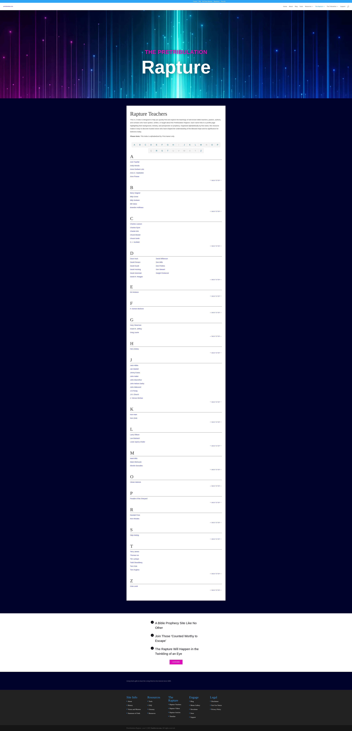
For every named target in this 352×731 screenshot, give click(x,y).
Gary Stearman (135, 325)
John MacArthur (136, 380)
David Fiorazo (135, 262)
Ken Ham (133, 414)
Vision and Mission (134, 709)
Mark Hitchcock (135, 462)
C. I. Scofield (135, 242)
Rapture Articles (175, 712)
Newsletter (217, 1)
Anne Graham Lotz (137, 169)
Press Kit (223, 1)
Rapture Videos (175, 708)
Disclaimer (215, 701)
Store (192, 713)
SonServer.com (156, 728)
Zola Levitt (134, 586)
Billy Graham (135, 200)
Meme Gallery (195, 705)
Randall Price (135, 515)
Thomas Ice (134, 555)
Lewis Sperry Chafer (137, 442)
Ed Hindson (134, 292)
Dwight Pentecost (162, 273)
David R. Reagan (136, 277)
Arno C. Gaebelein (137, 173)
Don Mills (159, 262)
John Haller (134, 376)
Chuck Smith (135, 238)
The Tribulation (331, 6)
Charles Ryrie (135, 228)
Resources (308, 6)
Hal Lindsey (134, 349)
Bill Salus (133, 204)
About (291, 6)
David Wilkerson (162, 259)
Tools (301, 6)
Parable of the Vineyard (138, 499)
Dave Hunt (134, 259)
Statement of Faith (134, 713)
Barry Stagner (135, 193)
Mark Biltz (133, 458)
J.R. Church (134, 394)
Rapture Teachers (175, 704)
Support (342, 6)
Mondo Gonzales (136, 466)
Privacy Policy (216, 709)
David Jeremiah (136, 273)
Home (285, 6)
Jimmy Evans (135, 373)
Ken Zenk (133, 418)
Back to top (215, 180)
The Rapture (319, 6)
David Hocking (135, 269)
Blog (296, 6)
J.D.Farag (133, 391)
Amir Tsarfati (134, 162)
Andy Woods (135, 166)
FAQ (200, 1)
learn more (176, 662)
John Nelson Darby (137, 383)
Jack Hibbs (134, 365)
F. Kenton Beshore (137, 309)
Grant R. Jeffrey (136, 329)
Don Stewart (160, 269)
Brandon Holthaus (136, 207)
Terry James (134, 552)
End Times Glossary (207, 1)
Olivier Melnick (135, 482)
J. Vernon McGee (136, 398)
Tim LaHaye (134, 559)
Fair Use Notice (216, 705)
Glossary (152, 709)
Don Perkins (160, 266)
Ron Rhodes (134, 519)
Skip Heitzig (134, 535)
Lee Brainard (135, 438)
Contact (195, 1)
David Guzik (134, 266)
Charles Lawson (136, 224)
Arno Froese (134, 176)
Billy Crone (134, 197)
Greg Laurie (134, 332)
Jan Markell (134, 369)
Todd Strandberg (136, 562)
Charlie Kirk (134, 231)
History (130, 705)
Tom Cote (133, 566)
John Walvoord (135, 387)
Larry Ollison (134, 435)
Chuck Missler (135, 235)
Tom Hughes (134, 570)
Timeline (172, 716)
